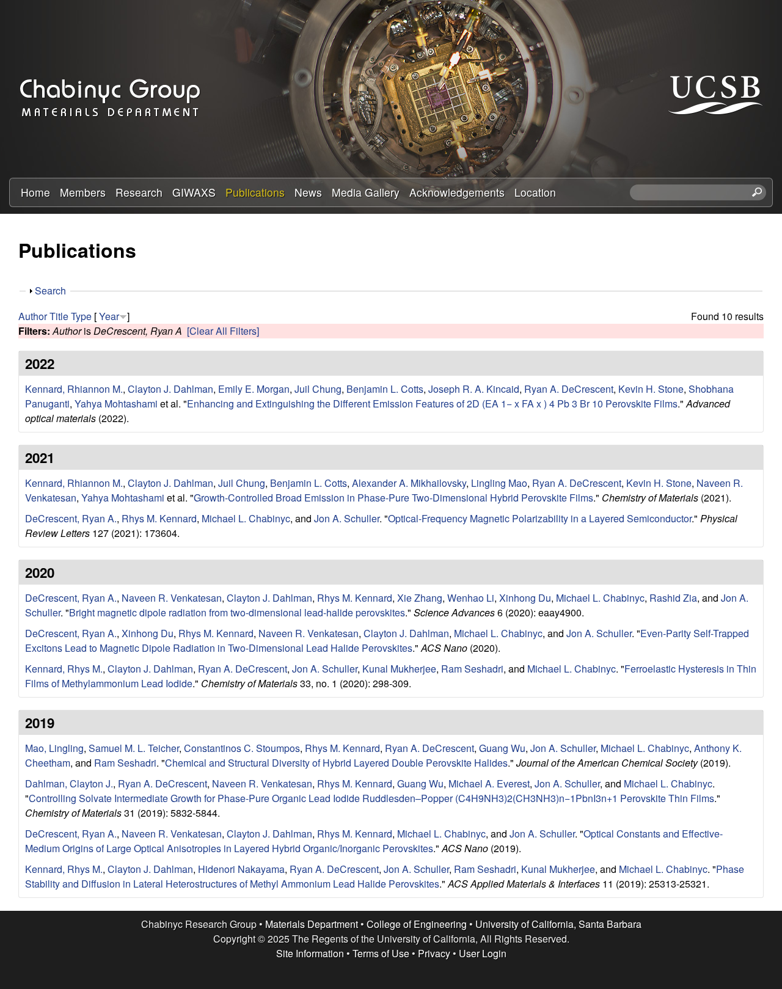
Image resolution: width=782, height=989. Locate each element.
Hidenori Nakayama (241, 869)
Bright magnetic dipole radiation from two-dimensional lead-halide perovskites (237, 612)
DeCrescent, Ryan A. (71, 518)
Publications (255, 192)
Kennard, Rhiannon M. (74, 389)
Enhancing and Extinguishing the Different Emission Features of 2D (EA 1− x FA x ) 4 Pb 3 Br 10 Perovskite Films (432, 403)
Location (535, 192)
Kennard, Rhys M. (64, 669)
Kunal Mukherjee (399, 669)
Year (109, 316)
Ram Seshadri (472, 669)
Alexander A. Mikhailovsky (409, 483)
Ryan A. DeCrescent (568, 389)
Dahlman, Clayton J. (69, 783)
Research (139, 192)
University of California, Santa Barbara (558, 924)
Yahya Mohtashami (116, 403)
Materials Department (311, 924)
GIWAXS (194, 192)
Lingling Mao (499, 483)
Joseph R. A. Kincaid (473, 389)
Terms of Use (381, 953)
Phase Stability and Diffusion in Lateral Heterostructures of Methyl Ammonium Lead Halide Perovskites (384, 876)
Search (50, 290)
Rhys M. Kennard (159, 518)
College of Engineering (417, 924)
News (308, 192)
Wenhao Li (470, 598)
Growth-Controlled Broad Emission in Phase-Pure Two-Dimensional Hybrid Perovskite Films (393, 498)
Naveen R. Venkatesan (172, 598)
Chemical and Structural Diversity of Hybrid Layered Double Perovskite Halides (336, 763)
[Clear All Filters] (223, 331)
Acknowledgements (457, 192)
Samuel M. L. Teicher (134, 748)
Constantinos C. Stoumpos (242, 748)
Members (83, 192)
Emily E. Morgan (254, 389)
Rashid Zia (673, 598)
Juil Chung (318, 389)
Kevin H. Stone (651, 389)
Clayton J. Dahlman (170, 389)
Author (32, 316)
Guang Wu (502, 748)
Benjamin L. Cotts (384, 389)
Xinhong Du (525, 598)
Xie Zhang (419, 598)
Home (35, 192)
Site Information (310, 953)
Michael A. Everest (489, 783)
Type (81, 316)
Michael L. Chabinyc (246, 518)
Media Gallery (366, 192)
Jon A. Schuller (346, 518)
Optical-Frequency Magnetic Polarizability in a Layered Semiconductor (540, 518)
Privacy (434, 953)
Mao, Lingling (54, 748)
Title (58, 316)
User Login (482, 953)
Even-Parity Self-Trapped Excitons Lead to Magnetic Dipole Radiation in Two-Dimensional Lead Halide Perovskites (387, 640)
